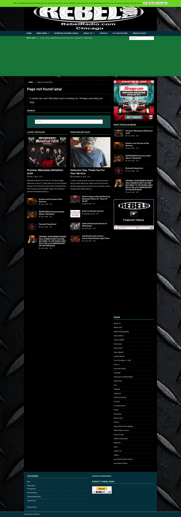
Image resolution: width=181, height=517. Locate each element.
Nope (151, 3)
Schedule (117, 373)
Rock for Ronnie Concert (93, 211)
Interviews (117, 414)
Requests (117, 442)
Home (29, 33)
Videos (116, 455)
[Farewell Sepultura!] (32, 226)
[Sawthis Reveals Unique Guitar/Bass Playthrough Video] (75, 238)
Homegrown (31, 489)
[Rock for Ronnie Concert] (75, 213)
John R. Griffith (119, 340)
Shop (116, 447)
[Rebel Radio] (90, 29)
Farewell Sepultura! (47, 224)
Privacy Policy (139, 33)
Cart (115, 385)
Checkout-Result (120, 397)
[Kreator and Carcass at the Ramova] (32, 202)
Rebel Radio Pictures (121, 430)
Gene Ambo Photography (123, 426)
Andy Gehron (118, 335)
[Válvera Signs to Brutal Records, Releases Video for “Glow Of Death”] (75, 199)
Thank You (118, 451)
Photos (116, 422)
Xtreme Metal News (34, 496)
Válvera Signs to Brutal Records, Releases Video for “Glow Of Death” (96, 199)
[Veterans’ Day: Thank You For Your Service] (90, 152)
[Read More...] (43, 191)
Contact (103, 33)
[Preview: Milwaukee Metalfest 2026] (47, 152)
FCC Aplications (120, 33)
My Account (118, 418)
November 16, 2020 (89, 214)
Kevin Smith (118, 348)
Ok (145, 3)
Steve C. (117, 364)
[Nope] (178, 3)
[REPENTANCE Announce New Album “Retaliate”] (32, 214)
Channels (117, 389)
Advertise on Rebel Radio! (66, 33)
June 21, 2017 (87, 241)
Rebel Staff (118, 327)
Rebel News (42, 33)
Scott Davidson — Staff (122, 360)
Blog (28, 482)
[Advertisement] (90, 59)
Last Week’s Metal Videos (123, 459)
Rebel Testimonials (121, 438)
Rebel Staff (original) (121, 331)
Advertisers (118, 381)
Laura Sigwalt (118, 352)
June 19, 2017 (87, 228)
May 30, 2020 (87, 204)
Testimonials (31, 500)
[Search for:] (141, 38)
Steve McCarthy (120, 368)
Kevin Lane (118, 344)
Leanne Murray (119, 356)
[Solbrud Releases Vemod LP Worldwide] (75, 226)
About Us (87, 33)
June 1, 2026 (33, 176)
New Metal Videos (121, 463)
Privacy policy (161, 3)
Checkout (117, 393)
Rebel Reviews (32, 492)
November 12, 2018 (79, 176)
